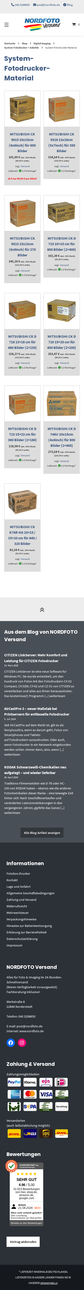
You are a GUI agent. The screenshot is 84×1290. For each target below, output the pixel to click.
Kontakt (12, 880)
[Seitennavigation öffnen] (11, 25)
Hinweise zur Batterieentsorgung (29, 926)
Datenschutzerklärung (22, 939)
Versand (25, 166)
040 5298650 (22, 5)
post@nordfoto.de (48, 5)
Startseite (9, 43)
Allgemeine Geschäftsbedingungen (31, 893)
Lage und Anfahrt (19, 886)
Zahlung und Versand (21, 900)
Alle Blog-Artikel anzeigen (42, 833)
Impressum (14, 945)
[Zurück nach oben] (42, 609)
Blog (70, 5)
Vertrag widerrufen (23, 1242)
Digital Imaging (42, 43)
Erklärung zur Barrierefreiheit (27, 932)
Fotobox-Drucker (18, 873)
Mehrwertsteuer (18, 913)
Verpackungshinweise (21, 919)
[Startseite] (42, 24)
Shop (24, 43)
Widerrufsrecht (17, 906)
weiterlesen (57, 696)
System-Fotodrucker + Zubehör (21, 47)
